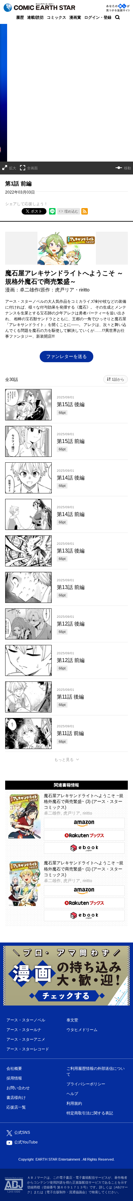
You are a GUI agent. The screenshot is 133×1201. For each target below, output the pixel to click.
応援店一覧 (16, 1107)
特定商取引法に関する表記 (89, 1113)
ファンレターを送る (66, 356)
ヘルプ (72, 1093)
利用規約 (74, 1103)
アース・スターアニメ (25, 1039)
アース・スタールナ (23, 1029)
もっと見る (64, 759)
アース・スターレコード (27, 1049)
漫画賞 (75, 17)
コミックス (56, 17)
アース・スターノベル (25, 1020)
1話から (118, 379)
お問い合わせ (18, 1088)
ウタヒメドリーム (81, 1029)
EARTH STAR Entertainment (58, 1159)
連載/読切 (35, 17)
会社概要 (14, 1068)
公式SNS (22, 1132)
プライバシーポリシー (85, 1084)
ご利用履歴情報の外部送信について (95, 1071)
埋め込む (71, 211)
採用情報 (14, 1078)
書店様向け (16, 1097)
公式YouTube (26, 1142)
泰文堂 (72, 1020)
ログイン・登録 (97, 17)
